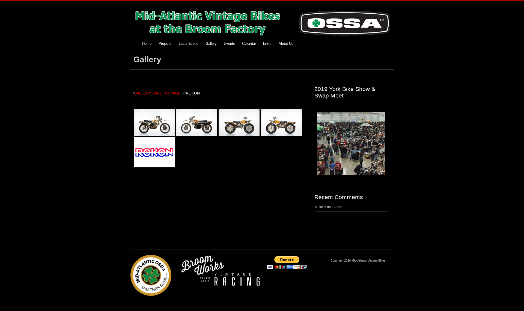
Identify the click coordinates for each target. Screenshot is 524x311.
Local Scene (188, 44)
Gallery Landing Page (157, 93)
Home (146, 44)
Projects (165, 44)
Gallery (211, 44)
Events (229, 44)
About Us (286, 44)
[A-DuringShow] (351, 143)
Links (267, 44)
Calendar (249, 44)
